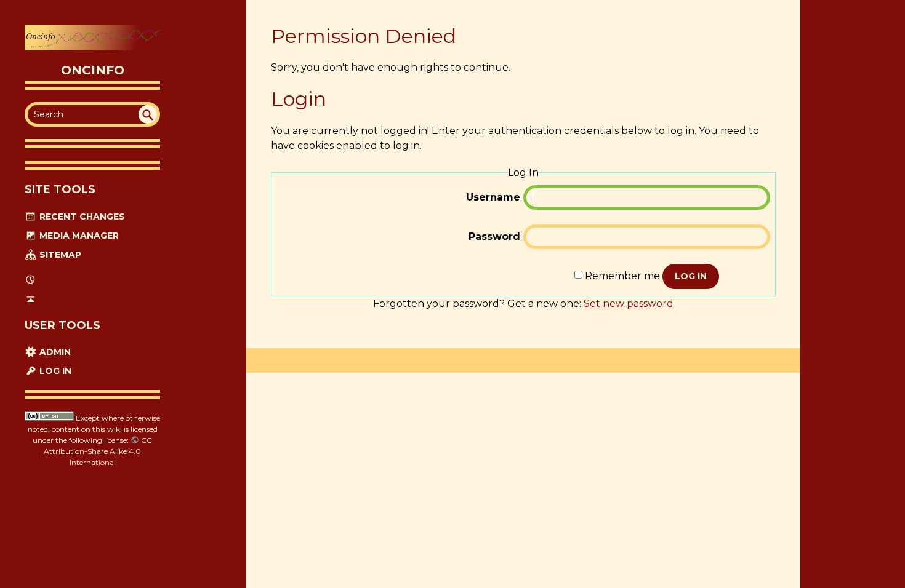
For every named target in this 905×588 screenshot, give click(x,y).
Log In (54, 370)
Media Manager (78, 235)
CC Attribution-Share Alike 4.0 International (98, 451)
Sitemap (59, 254)
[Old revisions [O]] (31, 279)
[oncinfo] (92, 37)
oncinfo (92, 70)
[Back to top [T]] (31, 298)
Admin (54, 351)
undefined (148, 114)
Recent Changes (81, 216)
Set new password (629, 303)
